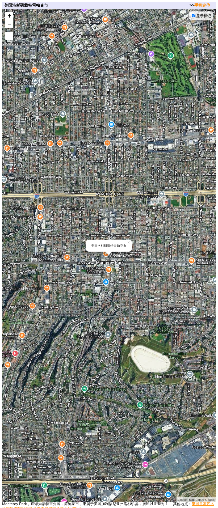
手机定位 (202, 5)
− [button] (9, 24)
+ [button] (9, 15)
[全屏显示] (9, 36)
